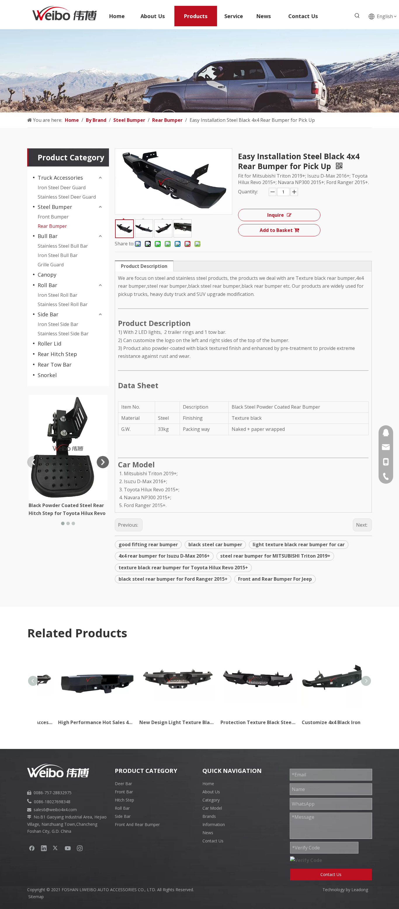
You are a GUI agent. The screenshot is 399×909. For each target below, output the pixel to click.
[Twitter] (55, 848)
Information (213, 824)
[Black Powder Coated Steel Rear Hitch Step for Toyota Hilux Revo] (68, 447)
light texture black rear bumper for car (299, 544)
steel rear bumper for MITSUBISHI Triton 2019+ (275, 556)
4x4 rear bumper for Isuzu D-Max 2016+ (164, 556)
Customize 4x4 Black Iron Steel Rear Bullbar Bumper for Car (321, 722)
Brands (209, 816)
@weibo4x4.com (61, 809)
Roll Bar (47, 285)
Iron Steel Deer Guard (62, 187)
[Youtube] (67, 848)
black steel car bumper (215, 544)
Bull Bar (48, 236)
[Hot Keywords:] (357, 16)
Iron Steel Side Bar (58, 324)
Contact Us (212, 841)
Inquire (275, 215)
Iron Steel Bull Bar (58, 255)
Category (211, 800)
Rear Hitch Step (57, 354)
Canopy (47, 274)
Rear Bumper (52, 226)
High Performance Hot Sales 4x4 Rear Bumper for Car (78, 722)
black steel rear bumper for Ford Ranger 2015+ (173, 579)
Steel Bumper (55, 206)
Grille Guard (51, 264)
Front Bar (124, 791)
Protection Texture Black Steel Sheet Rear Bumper (240, 722)
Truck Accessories (60, 177)
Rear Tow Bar (55, 364)
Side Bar (48, 314)
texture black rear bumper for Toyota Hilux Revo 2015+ (183, 567)
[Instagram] (79, 848)
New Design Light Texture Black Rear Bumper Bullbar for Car (159, 722)
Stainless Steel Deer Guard (67, 197)
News (207, 832)
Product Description (144, 266)
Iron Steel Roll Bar (57, 295)
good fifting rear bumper (148, 544)
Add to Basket (276, 230)
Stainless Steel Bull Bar (63, 246)
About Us (211, 791)
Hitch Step (124, 800)
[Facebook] (32, 848)
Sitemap (36, 896)
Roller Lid (49, 343)
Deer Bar (123, 783)
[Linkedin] (43, 848)
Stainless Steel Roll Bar (63, 304)
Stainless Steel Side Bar (63, 333)
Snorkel (47, 375)
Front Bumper (53, 217)
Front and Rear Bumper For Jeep (275, 579)
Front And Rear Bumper (137, 824)
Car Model (212, 808)
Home (208, 783)
